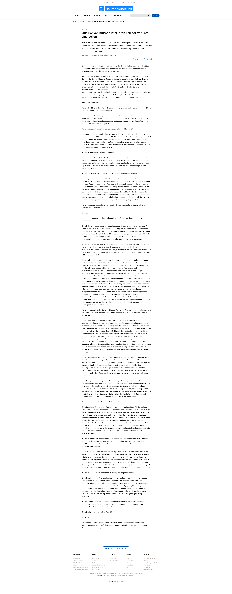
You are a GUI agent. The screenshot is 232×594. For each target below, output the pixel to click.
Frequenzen (96, 569)
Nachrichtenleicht (78, 565)
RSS (128, 567)
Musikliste (130, 565)
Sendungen (87, 15)
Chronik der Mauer (128, 575)
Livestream (95, 558)
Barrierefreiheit (148, 569)
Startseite (75, 21)
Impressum (138, 573)
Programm (97, 15)
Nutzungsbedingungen (126, 573)
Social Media (114, 560)
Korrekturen (147, 567)
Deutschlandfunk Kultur (114, 3)
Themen (76, 15)
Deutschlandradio (100, 3)
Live (157, 15)
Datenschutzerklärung (110, 573)
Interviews (83, 21)
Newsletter (130, 560)
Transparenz (147, 565)
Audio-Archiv (118, 15)
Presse (146, 560)
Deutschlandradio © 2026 (116, 581)
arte (119, 575)
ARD (104, 575)
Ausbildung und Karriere (151, 563)
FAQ (128, 558)
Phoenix (113, 575)
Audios (94, 560)
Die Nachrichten (78, 563)
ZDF (108, 575)
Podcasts (107, 15)
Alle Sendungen (78, 560)
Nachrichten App (97, 567)
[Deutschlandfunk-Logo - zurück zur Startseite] (116, 8)
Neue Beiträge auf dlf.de (80, 567)
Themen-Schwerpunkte (80, 569)
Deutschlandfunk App (99, 565)
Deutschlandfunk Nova (130, 3)
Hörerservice (114, 558)
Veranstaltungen (132, 563)
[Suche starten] (149, 15)
